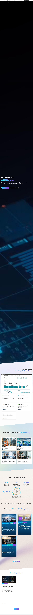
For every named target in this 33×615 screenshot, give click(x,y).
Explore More (16, 561)
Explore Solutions (5, 187)
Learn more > (4, 400)
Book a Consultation (14, 187)
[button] (26, 0)
